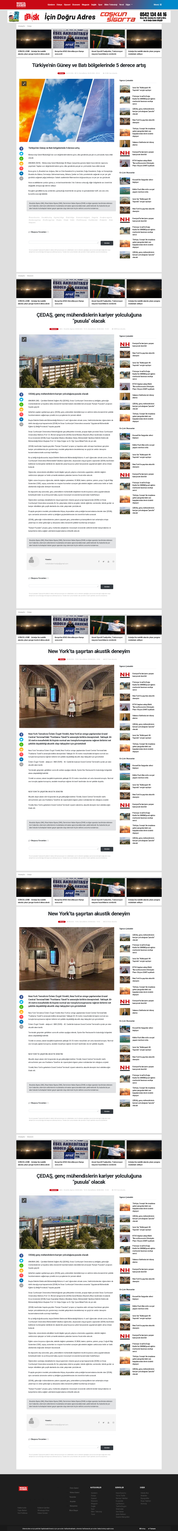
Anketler (144, 1496)
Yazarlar (72, 1497)
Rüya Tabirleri (146, 1501)
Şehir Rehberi (121, 1514)
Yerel (121, 5)
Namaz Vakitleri (122, 1498)
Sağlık (93, 5)
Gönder (107, 243)
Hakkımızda (22, 1508)
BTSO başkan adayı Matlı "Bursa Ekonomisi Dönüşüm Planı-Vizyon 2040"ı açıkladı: (143, 163)
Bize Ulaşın (73, 1510)
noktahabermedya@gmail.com (56, 564)
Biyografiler (145, 1498)
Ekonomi (76, 5)
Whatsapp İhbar (43, 1510)
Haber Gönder (43, 1513)
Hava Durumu (121, 1493)
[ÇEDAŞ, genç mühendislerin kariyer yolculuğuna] (66, 361)
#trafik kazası (81, 220)
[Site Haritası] (44, 1499)
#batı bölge (70, 217)
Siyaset (67, 5)
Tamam (153, 1529)
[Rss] (40, 1499)
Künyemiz (73, 1506)
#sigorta (95, 217)
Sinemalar (120, 1509)
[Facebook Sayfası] (18, 1499)
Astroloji (144, 1504)
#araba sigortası (35, 220)
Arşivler (73, 1501)
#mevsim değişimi (83, 217)
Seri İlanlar (120, 1512)
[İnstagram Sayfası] (27, 1499)
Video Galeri (74, 1492)
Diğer (128, 5)
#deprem (32, 223)
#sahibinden (93, 220)
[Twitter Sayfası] (22, 1499)
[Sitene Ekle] (48, 1499)
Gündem (51, 5)
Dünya (59, 5)
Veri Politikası (22, 1513)
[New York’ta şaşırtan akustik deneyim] (66, 696)
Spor (100, 5)
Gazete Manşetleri (123, 1517)
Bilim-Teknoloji (110, 5)
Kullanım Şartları (44, 1508)
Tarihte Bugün (121, 1506)
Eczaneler (119, 1501)
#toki (111, 220)
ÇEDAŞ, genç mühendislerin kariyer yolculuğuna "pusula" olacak (143, 111)
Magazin (85, 5)
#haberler (103, 220)
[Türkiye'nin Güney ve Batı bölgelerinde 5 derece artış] (66, 110)
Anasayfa (21, 26)
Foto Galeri (74, 1488)
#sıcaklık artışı (46, 217)
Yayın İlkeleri (22, 1510)
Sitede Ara (145, 1493)
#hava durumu (34, 217)
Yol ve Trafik (120, 1496)
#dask (66, 220)
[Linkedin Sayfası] (35, 1499)
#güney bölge (59, 217)
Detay (143, 1529)
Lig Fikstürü (120, 1504)
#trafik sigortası (48, 220)
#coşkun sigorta (106, 217)
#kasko (59, 220)
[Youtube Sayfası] (31, 1499)
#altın (72, 220)
